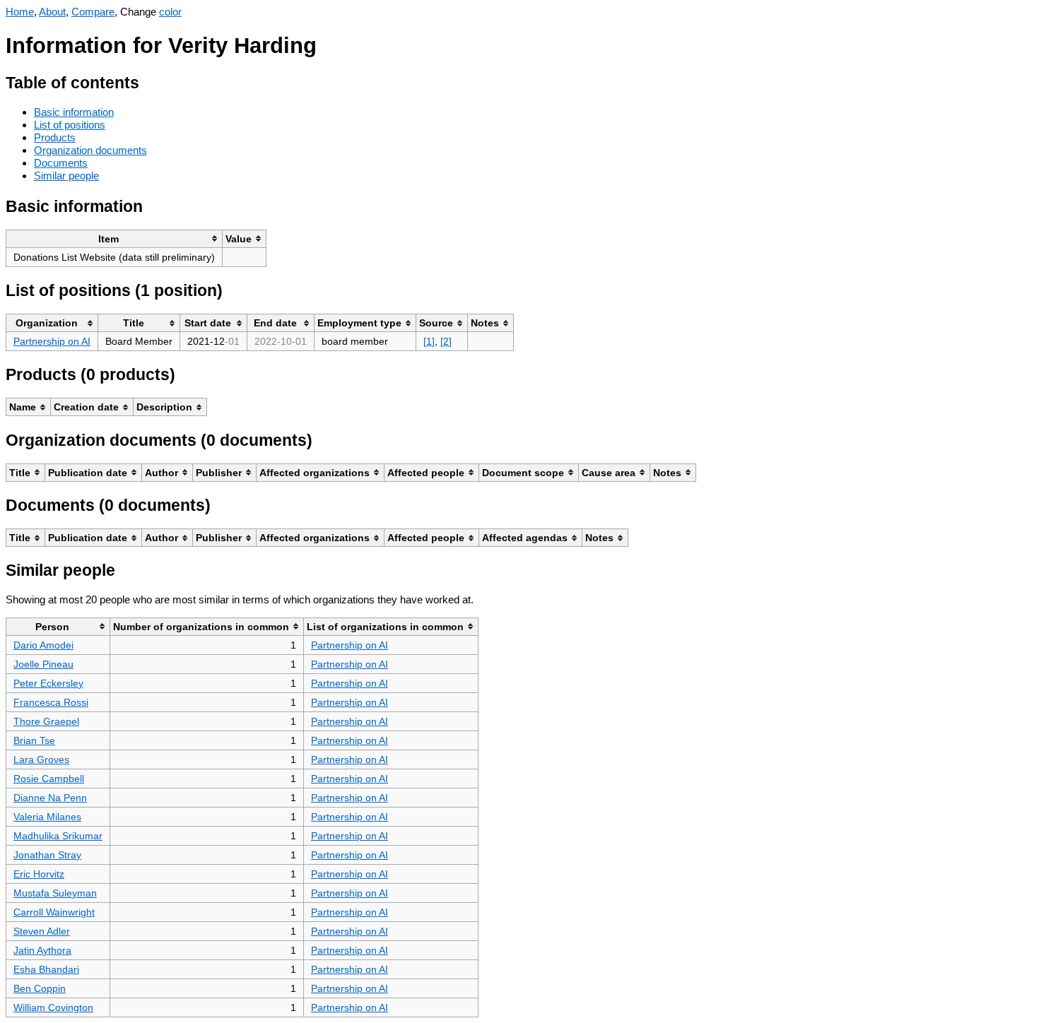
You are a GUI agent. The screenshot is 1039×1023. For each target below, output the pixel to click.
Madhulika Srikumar (57, 835)
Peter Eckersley (48, 683)
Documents (61, 163)
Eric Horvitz (38, 874)
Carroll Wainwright (54, 912)
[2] (446, 341)
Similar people (66, 176)
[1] (429, 341)
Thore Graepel (46, 721)
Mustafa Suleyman (55, 893)
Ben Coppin (39, 988)
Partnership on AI (51, 341)
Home (20, 12)
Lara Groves (41, 759)
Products (55, 137)
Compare (93, 12)
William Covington (53, 1007)
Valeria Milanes (47, 816)
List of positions (69, 125)
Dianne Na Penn (50, 797)
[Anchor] (150, 81)
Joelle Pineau (43, 664)
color (170, 12)
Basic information (74, 112)
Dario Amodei (43, 645)
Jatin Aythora (42, 950)
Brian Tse (34, 740)
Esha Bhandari (46, 969)
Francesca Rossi (50, 702)
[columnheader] (114, 238)
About (52, 12)
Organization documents (90, 150)
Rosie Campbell (48, 778)
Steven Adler (41, 931)
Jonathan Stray (47, 855)
